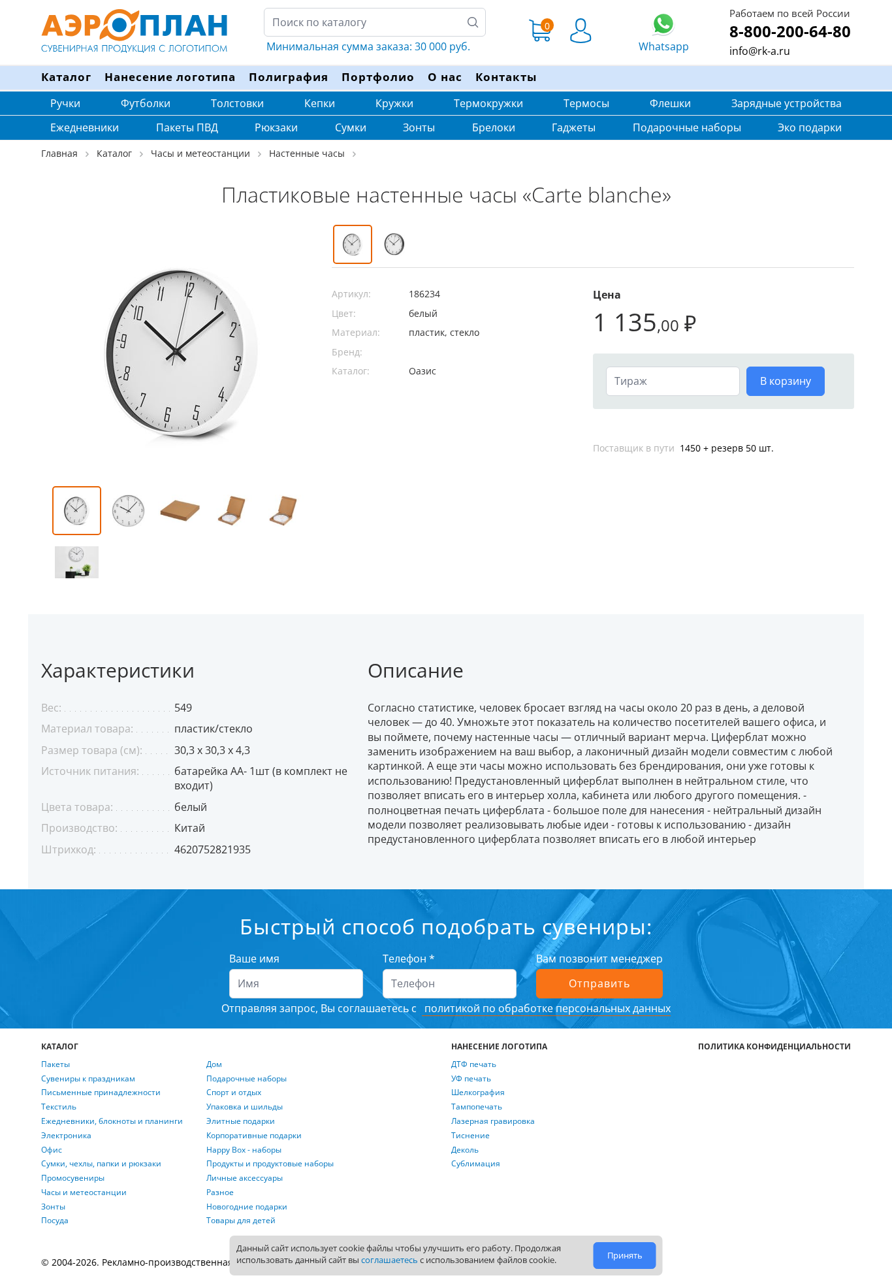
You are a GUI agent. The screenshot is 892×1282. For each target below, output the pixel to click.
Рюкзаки (276, 127)
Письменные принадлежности (101, 1092)
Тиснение (470, 1135)
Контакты (506, 76)
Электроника (66, 1135)
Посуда (55, 1220)
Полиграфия (288, 76)
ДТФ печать (473, 1064)
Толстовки (237, 103)
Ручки (65, 103)
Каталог (66, 76)
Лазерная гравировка (493, 1121)
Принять (625, 1255)
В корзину (785, 381)
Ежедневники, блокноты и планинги (112, 1121)
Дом (214, 1064)
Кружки (394, 103)
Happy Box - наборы (243, 1150)
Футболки (145, 103)
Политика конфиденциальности (774, 1047)
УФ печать (471, 1079)
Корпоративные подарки (254, 1135)
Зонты (419, 127)
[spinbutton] (673, 381)
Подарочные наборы (687, 127)
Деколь (465, 1150)
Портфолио (378, 76)
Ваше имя (254, 958)
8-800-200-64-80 (790, 31)
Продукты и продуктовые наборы (270, 1164)
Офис (51, 1150)
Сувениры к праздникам (88, 1079)
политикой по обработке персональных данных (546, 1008)
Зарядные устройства (786, 103)
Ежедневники (84, 127)
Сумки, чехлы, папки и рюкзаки (101, 1164)
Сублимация (475, 1164)
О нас (445, 76)
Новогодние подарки (246, 1207)
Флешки (670, 103)
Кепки (319, 103)
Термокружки (488, 103)
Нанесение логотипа (170, 76)
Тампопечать (476, 1107)
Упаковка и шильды (244, 1107)
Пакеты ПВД (187, 127)
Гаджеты (574, 127)
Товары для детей (241, 1220)
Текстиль (58, 1107)
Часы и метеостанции (84, 1192)
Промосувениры (72, 1178)
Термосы (586, 103)
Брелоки (493, 127)
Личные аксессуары (244, 1178)
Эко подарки (810, 127)
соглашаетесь (389, 1260)
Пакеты (55, 1064)
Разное (220, 1192)
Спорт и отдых (233, 1092)
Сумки (350, 127)
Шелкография (478, 1092)
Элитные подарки (240, 1121)
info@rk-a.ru (759, 51)
